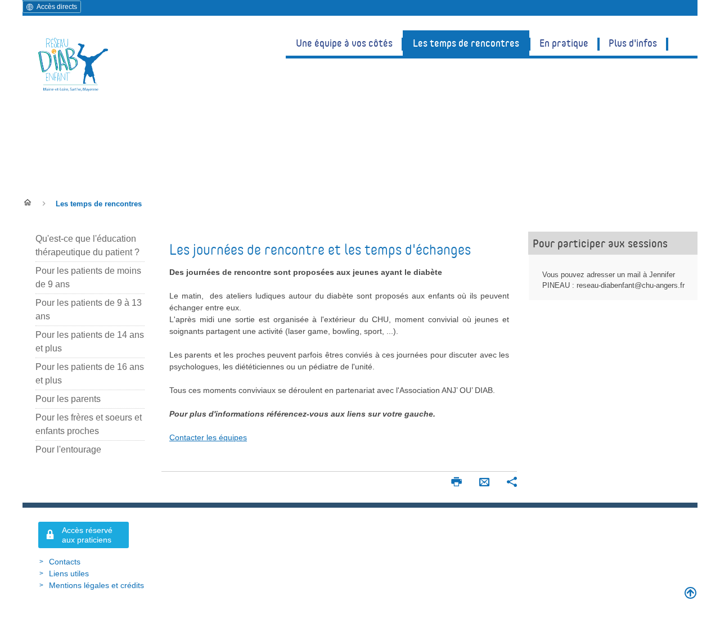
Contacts (64, 561)
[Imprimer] (456, 483)
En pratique (563, 42)
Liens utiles (69, 573)
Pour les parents (68, 399)
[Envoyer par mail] (484, 483)
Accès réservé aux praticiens (87, 535)
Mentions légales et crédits (96, 585)
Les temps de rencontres (466, 42)
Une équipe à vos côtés (344, 42)
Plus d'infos (633, 42)
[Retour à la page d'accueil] (73, 63)
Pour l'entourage (68, 449)
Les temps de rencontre (125, 154)
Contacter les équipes (208, 437)
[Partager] (512, 483)
